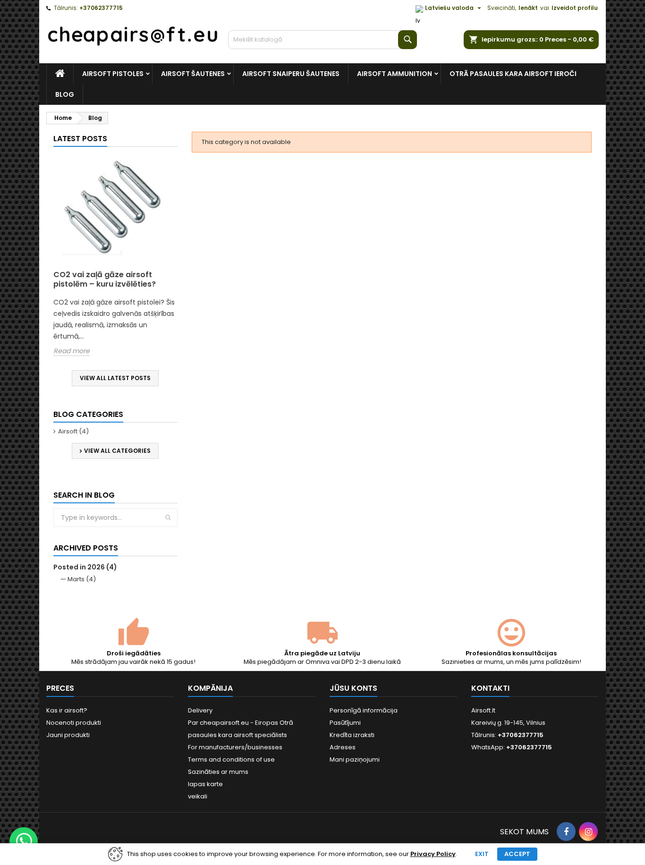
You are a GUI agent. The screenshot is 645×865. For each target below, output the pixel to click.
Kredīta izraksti (352, 734)
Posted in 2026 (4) (85, 567)
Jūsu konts (353, 688)
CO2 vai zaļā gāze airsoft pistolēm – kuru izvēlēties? (104, 279)
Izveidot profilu (575, 8)
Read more (71, 351)
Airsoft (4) (73, 431)
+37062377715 (101, 8)
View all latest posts (115, 378)
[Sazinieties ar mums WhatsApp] (23, 841)
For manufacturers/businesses (235, 747)
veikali (197, 796)
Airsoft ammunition (394, 73)
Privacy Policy (433, 854)
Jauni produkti (68, 734)
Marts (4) (82, 579)
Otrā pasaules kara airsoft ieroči (513, 73)
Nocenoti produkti (73, 722)
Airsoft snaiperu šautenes (290, 73)
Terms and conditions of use (231, 759)
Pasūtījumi (345, 722)
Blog (64, 94)
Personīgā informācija (364, 710)
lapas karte (205, 784)
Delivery (200, 710)
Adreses (343, 747)
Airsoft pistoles (113, 73)
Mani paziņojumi (355, 759)
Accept (517, 853)
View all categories (117, 451)
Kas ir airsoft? (66, 710)
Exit (482, 853)
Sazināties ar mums (218, 771)
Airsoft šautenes (193, 73)
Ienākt (528, 8)
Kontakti (490, 688)
